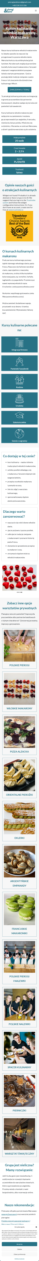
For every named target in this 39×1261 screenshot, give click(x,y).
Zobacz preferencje (19, 1254)
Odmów (19, 1249)
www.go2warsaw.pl (9, 1214)
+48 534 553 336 (19, 5)
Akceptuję (19, 1244)
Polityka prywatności (19, 1258)
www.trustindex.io (16, 210)
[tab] (17, 592)
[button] (36, 1227)
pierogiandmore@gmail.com (19, 2)
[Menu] (36, 10)
